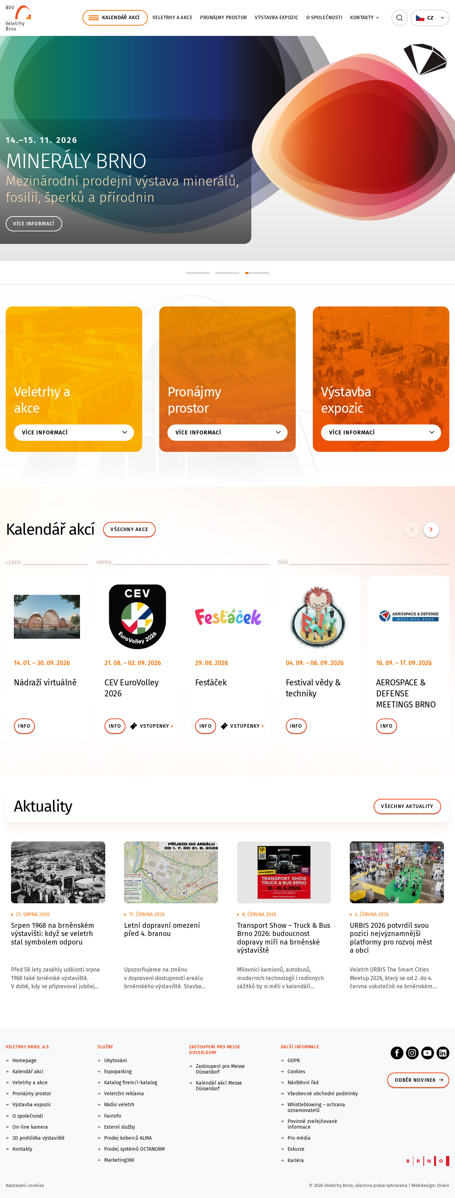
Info (24, 726)
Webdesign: (424, 1185)
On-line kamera (30, 1127)
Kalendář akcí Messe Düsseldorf (219, 1086)
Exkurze (296, 1149)
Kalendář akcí (27, 1072)
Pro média (299, 1138)
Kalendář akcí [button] (121, 18)
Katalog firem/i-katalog (130, 1083)
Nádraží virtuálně (45, 683)
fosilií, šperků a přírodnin (80, 197)
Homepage (24, 1061)
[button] (399, 18)
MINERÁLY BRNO (76, 161)
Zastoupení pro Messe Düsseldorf (220, 1069)
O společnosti (324, 18)
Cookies (296, 1072)
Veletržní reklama (124, 1094)
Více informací (33, 224)
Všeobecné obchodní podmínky (323, 1094)
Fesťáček (210, 683)
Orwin (443, 1185)
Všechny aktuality (407, 806)
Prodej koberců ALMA (128, 1138)
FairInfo (112, 1116)
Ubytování (115, 1061)
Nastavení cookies (25, 1185)
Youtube (427, 1053)
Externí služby (119, 1127)
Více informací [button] (45, 432)
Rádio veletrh (119, 1105)
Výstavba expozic (276, 18)
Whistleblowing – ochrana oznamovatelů (316, 1107)
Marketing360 (119, 1160)
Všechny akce (129, 529)
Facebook (397, 1053)
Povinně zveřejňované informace (312, 1124)
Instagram (412, 1053)
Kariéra (296, 1161)
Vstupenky (155, 726)
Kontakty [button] (362, 18)
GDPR (294, 1061)
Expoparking (118, 1072)
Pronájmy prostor (223, 18)
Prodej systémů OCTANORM (134, 1149)
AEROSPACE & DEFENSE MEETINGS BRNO (405, 694)
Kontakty (22, 1149)
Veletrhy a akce (172, 18)
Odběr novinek (415, 1080)
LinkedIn (443, 1053)
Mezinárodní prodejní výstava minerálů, (122, 181)
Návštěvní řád (303, 1083)
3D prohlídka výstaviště (38, 1138)
